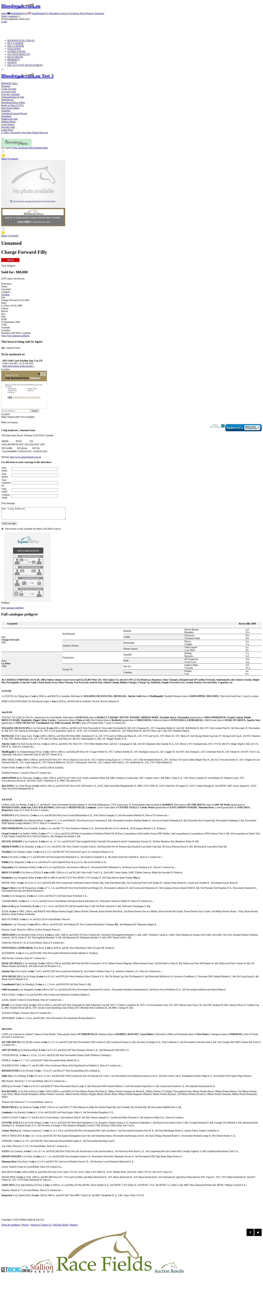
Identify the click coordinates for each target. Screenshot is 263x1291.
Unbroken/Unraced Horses (14, 113)
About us (35, 1225)
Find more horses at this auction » (18, 366)
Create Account (8, 89)
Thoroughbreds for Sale (12, 97)
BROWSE (6, 83)
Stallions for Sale (9, 119)
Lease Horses (7, 124)
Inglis (4, 13)
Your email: (4, 490)
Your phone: (5, 475)
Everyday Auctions (10, 94)
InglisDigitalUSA (40, 13)
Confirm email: (6, 496)
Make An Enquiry (10, 158)
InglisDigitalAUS (19, 13)
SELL (15, 83)
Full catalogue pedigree (12, 608)
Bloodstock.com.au (20, 6)
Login (4, 21)
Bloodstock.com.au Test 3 (27, 76)
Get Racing (73, 13)
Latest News (7, 130)
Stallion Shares (8, 121)
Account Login (8, 91)
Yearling (5, 294)
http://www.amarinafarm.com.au (25, 457)
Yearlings (5, 110)
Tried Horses (7, 100)
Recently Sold (8, 127)
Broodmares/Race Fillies (13, 102)
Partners (74, 1225)
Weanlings (6, 116)
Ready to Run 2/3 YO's (12, 105)
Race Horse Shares (10, 108)
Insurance (99, 13)
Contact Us (45, 1225)
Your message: (8, 503)
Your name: (4, 469)
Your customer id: (6, 483)
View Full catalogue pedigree (15, 335)
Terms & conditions (10, 1225)
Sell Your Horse (60, 1225)
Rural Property (87, 13)
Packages (5, 86)
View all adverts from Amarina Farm (30, 147)
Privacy (25, 1225)
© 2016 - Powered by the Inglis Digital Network (24, 132)
